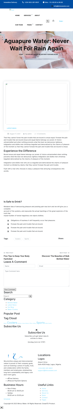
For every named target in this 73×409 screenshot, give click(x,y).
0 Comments (41, 134)
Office (30, 323)
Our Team (19, 25)
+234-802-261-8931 (32, 2)
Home (17, 15)
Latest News (11, 128)
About (37, 15)
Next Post (63, 253)
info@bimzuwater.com (61, 6)
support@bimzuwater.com (47, 370)
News (44, 395)
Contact (39, 25)
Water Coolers (13, 309)
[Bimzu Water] (12, 9)
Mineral (27, 323)
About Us (45, 393)
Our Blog (11, 307)
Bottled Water (12, 303)
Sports (27, 239)
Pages (29, 25)
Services (27, 15)
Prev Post (9, 253)
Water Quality (48, 323)
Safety (34, 323)
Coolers (18, 239)
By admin (28, 134)
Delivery (20, 323)
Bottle (5, 323)
